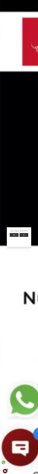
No (14, 235)
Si (24, 235)
